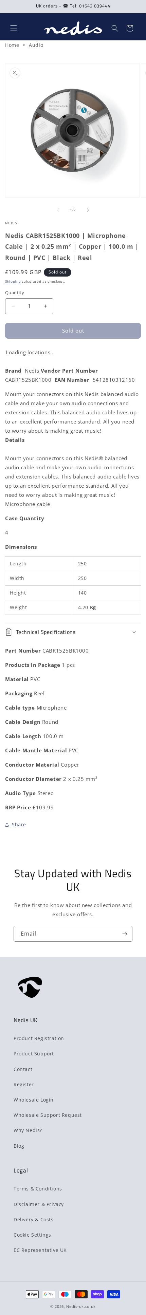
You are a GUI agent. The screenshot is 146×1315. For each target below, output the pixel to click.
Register (24, 1084)
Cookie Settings (32, 1235)
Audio (36, 45)
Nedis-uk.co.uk (81, 1306)
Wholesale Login (34, 1099)
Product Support (34, 1053)
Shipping (13, 281)
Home (12, 45)
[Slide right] (87, 210)
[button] (13, 28)
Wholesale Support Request (48, 1115)
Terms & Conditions (38, 1188)
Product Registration (39, 1038)
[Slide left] (58, 210)
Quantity (14, 292)
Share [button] (19, 824)
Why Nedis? (28, 1130)
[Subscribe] (124, 934)
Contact (23, 1069)
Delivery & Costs (34, 1219)
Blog (19, 1146)
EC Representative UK (40, 1250)
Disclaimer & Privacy (39, 1204)
